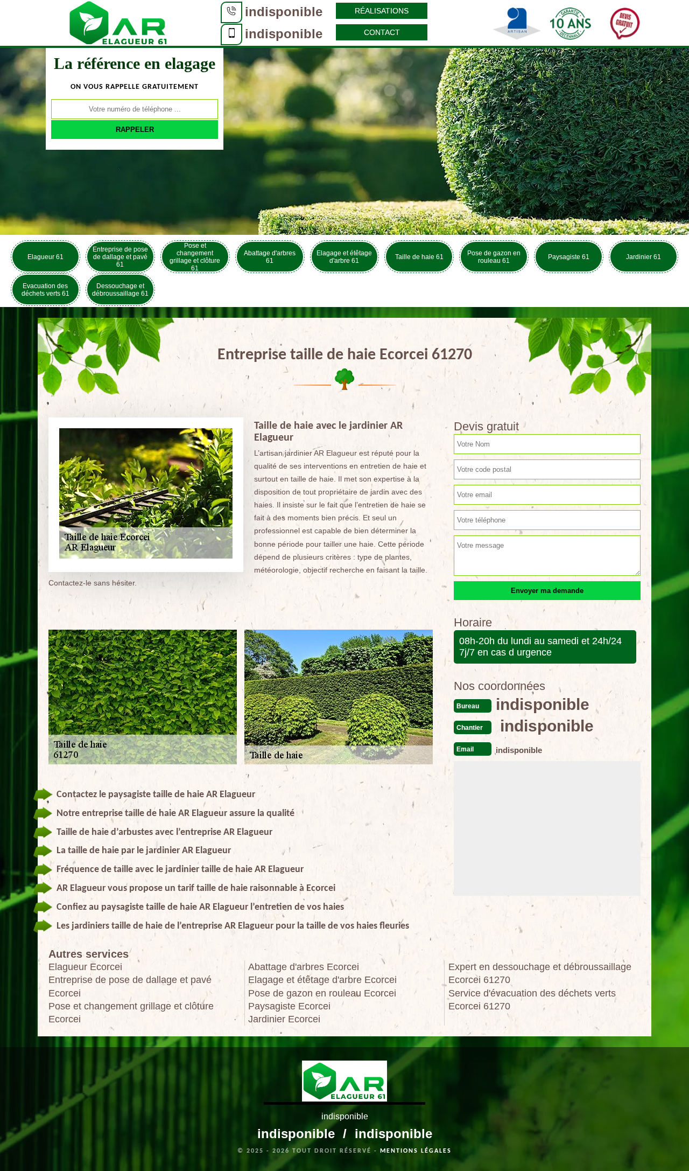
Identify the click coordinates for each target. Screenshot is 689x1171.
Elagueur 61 (45, 257)
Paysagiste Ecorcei (289, 1006)
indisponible (283, 11)
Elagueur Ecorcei (85, 966)
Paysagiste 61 (568, 257)
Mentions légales (416, 1151)
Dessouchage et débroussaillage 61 (120, 289)
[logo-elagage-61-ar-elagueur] (118, 22)
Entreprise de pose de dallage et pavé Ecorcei (130, 986)
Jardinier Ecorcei (284, 1019)
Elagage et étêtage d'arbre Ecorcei (322, 979)
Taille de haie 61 (419, 257)
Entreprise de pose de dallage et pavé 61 (120, 257)
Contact (382, 32)
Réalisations (382, 10)
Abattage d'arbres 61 (270, 256)
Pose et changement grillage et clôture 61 (195, 256)
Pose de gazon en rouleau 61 (494, 256)
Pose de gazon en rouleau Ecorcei (322, 993)
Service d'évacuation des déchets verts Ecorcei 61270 (532, 1000)
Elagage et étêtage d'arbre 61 (344, 256)
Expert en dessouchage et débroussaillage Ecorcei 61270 (539, 973)
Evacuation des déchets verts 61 (45, 289)
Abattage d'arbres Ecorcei (303, 966)
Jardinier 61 (643, 257)
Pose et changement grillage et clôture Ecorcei (131, 1012)
